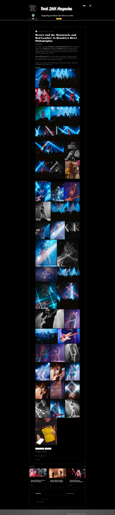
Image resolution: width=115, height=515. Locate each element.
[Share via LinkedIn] (41, 455)
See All (84, 466)
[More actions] (79, 31)
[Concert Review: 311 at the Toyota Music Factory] (38, 473)
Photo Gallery (44, 451)
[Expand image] (43, 78)
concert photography (39, 448)
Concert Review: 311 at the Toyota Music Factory (38, 481)
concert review (48, 448)
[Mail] (33, 15)
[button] (59, 19)
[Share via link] (44, 455)
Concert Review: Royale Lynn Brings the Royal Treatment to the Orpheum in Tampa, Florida (77, 481)
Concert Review (38, 451)
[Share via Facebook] (35, 455)
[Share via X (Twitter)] (38, 455)
